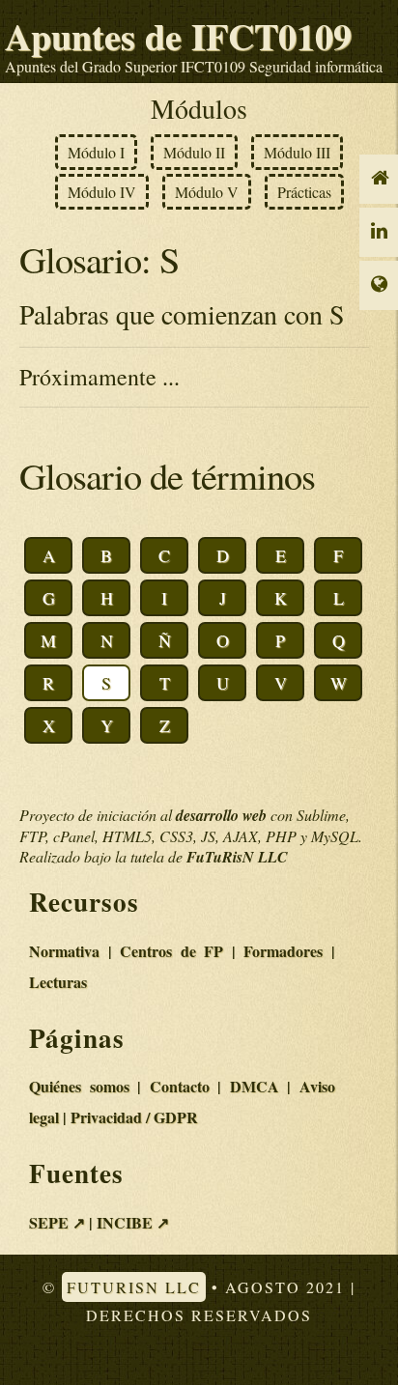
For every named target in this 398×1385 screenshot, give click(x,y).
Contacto (180, 1086)
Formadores (283, 951)
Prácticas (304, 192)
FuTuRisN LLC (134, 1287)
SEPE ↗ (57, 1222)
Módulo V (207, 192)
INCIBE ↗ (133, 1222)
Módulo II (194, 152)
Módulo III (297, 152)
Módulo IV (102, 192)
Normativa (64, 951)
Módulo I (96, 152)
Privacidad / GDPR (134, 1117)
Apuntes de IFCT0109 (178, 36)
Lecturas (58, 982)
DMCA (254, 1086)
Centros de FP (171, 951)
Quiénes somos (79, 1086)
